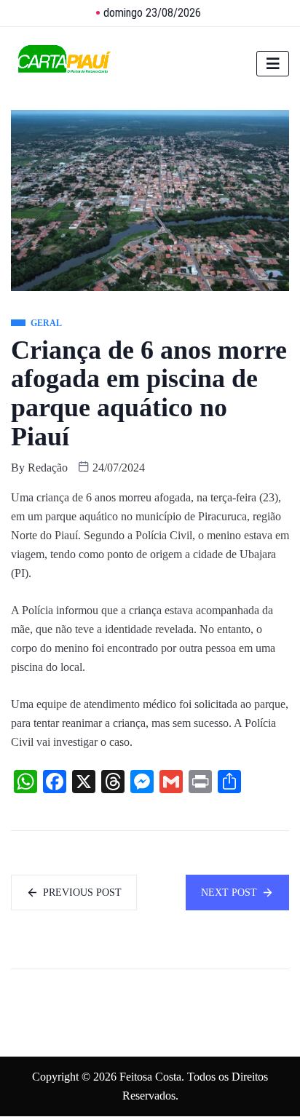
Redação (48, 467)
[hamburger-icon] (272, 63)
